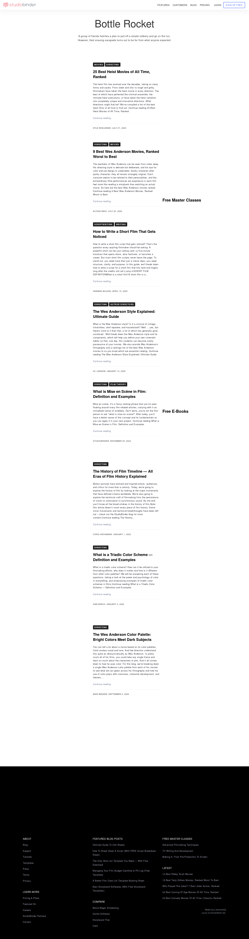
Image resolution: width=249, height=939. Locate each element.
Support (27, 850)
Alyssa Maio (100, 211)
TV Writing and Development (177, 850)
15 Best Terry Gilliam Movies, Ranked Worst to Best (190, 880)
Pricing (205, 5)
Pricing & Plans (31, 898)
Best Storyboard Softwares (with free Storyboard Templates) (119, 888)
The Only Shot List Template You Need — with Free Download (120, 862)
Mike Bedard (100, 694)
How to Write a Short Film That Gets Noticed (124, 234)
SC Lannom (99, 371)
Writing (121, 224)
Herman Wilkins (102, 291)
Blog (25, 844)
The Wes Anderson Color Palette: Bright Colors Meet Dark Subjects (122, 637)
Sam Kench (99, 604)
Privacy (27, 880)
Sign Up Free (234, 5)
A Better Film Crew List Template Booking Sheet (118, 880)
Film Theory (118, 384)
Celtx (95, 925)
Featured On (29, 904)
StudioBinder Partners (34, 916)
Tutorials (27, 856)
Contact (27, 921)
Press (26, 868)
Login (217, 5)
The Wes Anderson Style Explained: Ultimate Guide (124, 314)
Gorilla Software (101, 913)
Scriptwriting (103, 224)
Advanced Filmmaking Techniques (180, 844)
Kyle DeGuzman (102, 127)
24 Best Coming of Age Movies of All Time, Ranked (190, 892)
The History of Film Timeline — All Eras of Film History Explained (123, 473)
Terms (26, 874)
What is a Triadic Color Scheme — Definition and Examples (122, 557)
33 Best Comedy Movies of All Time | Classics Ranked (191, 898)
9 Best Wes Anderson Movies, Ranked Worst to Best (126, 154)
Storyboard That (101, 919)
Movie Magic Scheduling (106, 907)
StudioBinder (101, 440)
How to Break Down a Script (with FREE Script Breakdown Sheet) (124, 852)
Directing (112, 64)
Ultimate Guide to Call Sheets (109, 844)
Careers (27, 910)
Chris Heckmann (102, 534)
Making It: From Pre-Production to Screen (184, 856)
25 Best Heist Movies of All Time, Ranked (121, 74)
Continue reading (102, 118)
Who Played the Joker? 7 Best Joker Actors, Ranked (190, 886)
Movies (98, 64)
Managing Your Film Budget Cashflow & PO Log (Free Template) (121, 872)
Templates (28, 862)
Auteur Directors (122, 304)
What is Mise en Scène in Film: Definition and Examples (119, 394)
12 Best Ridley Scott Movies (177, 874)
